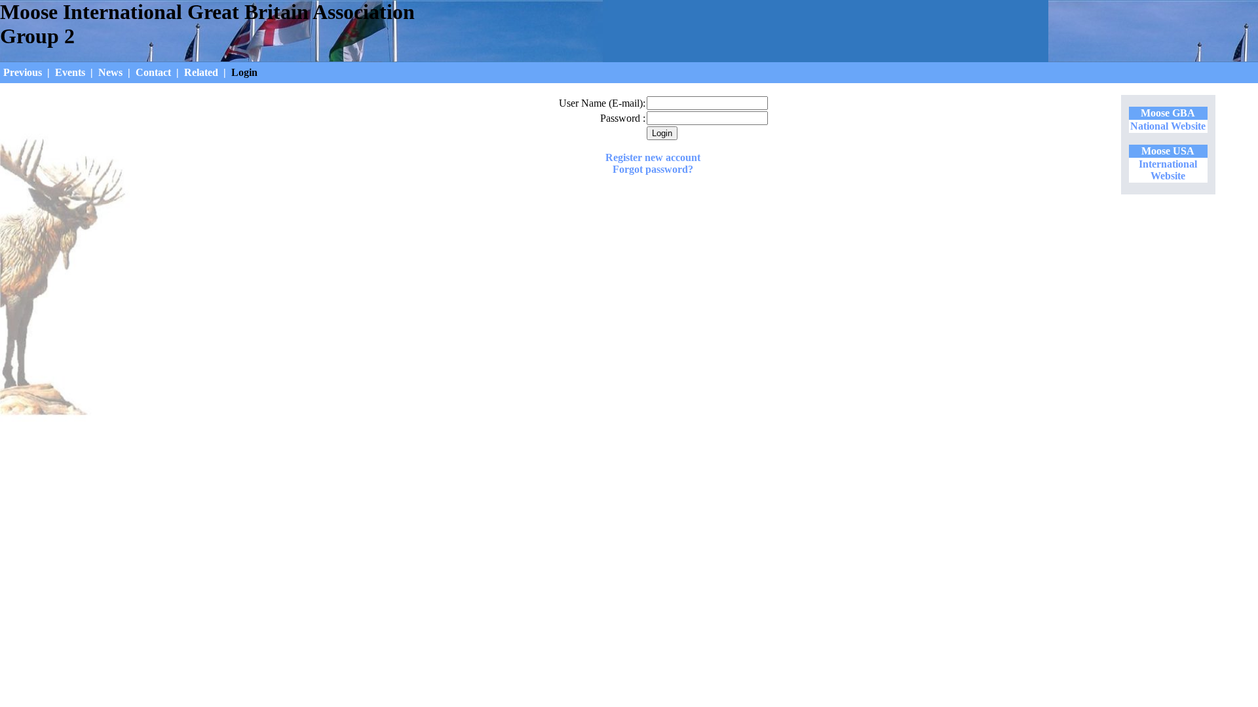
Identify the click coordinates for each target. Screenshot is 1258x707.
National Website (1168, 126)
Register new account (652, 157)
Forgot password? (653, 169)
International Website (1168, 169)
